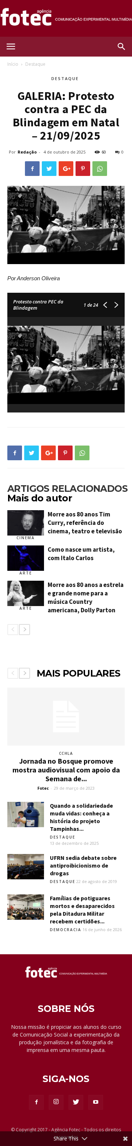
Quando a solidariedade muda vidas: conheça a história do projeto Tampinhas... (81, 817)
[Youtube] (95, 1102)
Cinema (25, 537)
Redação (27, 152)
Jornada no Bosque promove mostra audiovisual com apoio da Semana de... (66, 769)
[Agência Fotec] (66, 19)
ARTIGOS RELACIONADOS (67, 488)
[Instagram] (56, 1102)
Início (12, 64)
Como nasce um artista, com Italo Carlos (81, 553)
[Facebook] (36, 1102)
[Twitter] (76, 1102)
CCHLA (66, 753)
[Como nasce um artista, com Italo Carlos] (25, 558)
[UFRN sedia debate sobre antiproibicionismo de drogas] (25, 866)
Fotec (43, 788)
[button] (121, 47)
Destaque (35, 64)
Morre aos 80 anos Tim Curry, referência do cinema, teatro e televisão (85, 522)
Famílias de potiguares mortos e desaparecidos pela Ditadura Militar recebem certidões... (82, 909)
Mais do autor (39, 498)
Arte (25, 573)
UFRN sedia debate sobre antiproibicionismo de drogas (83, 865)
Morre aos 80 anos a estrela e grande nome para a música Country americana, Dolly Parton (86, 597)
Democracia (65, 929)
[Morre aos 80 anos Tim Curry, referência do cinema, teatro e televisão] (25, 523)
